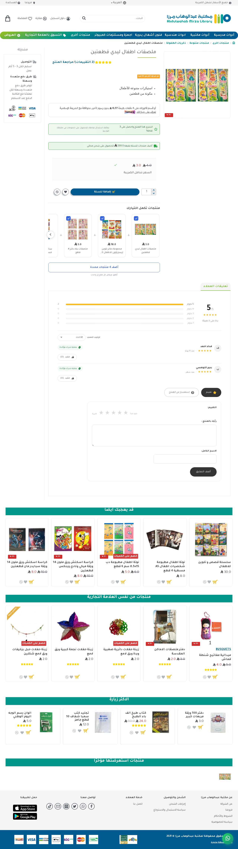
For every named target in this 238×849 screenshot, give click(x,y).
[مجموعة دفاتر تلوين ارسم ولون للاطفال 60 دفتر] (102, 218)
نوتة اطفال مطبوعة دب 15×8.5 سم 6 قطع (122, 564)
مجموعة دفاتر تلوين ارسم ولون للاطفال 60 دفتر (111, 251)
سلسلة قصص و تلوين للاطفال (214, 564)
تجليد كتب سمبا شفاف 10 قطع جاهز (77, 717)
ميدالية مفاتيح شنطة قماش (215, 657)
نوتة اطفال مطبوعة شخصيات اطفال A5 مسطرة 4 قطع (170, 566)
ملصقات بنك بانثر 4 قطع (78, 251)
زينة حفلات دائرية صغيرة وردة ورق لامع (121, 651)
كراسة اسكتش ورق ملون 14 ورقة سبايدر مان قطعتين (27, 564)
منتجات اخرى (221, 43)
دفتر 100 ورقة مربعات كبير (194, 715)
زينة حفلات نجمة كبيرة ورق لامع (74, 651)
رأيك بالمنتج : (209, 421)
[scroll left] (50, 234)
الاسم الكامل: (209, 451)
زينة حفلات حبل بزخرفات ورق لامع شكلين (29, 651)
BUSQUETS (223, 649)
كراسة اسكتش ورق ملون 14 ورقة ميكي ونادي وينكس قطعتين (73, 566)
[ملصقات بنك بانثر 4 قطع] (68, 218)
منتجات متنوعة (199, 43)
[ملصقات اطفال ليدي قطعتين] (136, 218)
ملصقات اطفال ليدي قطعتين (145, 251)
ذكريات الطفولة (176, 43)
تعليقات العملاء (215, 286)
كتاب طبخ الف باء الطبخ (135, 715)
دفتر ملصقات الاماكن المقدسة (169, 651)
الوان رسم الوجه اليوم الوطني (19, 715)
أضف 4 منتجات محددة (104, 267)
